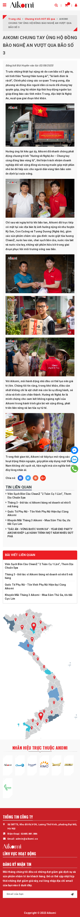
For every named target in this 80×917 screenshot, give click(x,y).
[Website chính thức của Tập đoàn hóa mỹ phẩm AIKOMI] (22, 4)
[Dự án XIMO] (44, 764)
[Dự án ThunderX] (56, 764)
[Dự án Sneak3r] (69, 764)
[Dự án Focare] (7, 787)
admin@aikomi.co (27, 838)
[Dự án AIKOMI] (7, 764)
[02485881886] (74, 469)
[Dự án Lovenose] (32, 764)
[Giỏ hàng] (66, 5)
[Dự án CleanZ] (20, 764)
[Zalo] (74, 459)
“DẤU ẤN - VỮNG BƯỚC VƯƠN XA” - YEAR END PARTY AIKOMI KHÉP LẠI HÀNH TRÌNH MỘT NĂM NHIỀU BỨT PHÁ (40, 533)
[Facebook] (74, 450)
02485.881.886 (29, 833)
